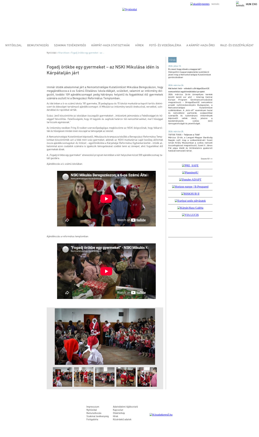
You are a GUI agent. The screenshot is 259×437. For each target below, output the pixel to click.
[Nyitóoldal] (129, 9)
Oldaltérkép (119, 412)
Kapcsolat (118, 409)
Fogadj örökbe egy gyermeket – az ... (87, 53)
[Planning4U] (190, 172)
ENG (254, 4)
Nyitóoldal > (52, 53)
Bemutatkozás (38, 45)
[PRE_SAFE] (190, 165)
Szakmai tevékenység (70, 45)
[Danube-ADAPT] (190, 179)
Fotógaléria (92, 419)
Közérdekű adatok (122, 419)
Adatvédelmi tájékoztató (125, 406)
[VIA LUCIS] (190, 214)
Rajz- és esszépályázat (237, 45)
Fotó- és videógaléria (165, 45)
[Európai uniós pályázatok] (190, 200)
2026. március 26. (176, 85)
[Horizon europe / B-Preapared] (190, 186)
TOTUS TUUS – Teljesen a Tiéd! (184, 134)
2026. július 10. (174, 66)
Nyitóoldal (13, 45)
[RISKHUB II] (190, 193)
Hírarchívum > (64, 53)
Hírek (139, 45)
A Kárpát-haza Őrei (200, 45)
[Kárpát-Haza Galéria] (190, 207)
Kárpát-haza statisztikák (110, 45)
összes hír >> (206, 158)
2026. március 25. (176, 131)
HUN (248, 4)
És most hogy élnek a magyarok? (184, 69)
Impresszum (93, 406)
